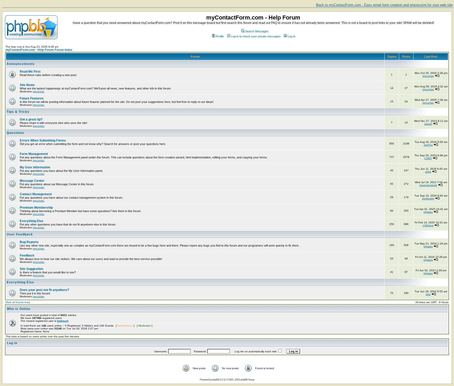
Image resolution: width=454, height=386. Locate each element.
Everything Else (31, 221)
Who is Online (18, 309)
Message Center (32, 181)
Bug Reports (29, 242)
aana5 (428, 123)
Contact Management (36, 194)
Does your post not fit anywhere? (44, 290)
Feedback (27, 255)
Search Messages (257, 31)
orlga (428, 171)
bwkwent (62, 320)
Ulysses (428, 211)
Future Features (32, 98)
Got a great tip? (31, 119)
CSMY (428, 158)
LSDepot (428, 225)
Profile (220, 36)
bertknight (428, 198)
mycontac (428, 75)
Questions (15, 133)
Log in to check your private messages (256, 36)
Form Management (34, 154)
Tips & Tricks (18, 112)
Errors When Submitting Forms (43, 140)
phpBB (215, 379)
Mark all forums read (18, 302)
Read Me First (30, 71)
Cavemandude (428, 185)
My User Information (35, 167)
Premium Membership (36, 207)
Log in (291, 36)
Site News (27, 85)
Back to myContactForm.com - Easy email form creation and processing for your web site (384, 5)
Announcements (21, 64)
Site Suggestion (31, 269)
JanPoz (428, 144)
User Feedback (20, 234)
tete (428, 294)
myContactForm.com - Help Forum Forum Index (39, 49)
